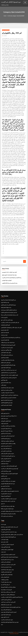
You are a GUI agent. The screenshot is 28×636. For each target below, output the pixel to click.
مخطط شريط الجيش (5, 357)
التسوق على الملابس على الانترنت (7, 544)
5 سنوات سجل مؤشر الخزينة (6, 582)
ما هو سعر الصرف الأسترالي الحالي (7, 453)
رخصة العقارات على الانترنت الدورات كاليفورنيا (9, 395)
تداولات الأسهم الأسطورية (6, 529)
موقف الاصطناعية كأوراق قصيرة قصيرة (8, 365)
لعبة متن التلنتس (4, 476)
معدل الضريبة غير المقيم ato (6, 446)
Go (24, 261)
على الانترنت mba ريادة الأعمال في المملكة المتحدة (11, 277)
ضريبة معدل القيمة (4, 418)
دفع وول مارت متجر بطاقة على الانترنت (8, 481)
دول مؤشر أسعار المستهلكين (6, 488)
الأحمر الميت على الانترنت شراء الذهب (8, 564)
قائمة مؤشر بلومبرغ (4, 330)
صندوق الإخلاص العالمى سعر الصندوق (8, 594)
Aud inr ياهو (3, 524)
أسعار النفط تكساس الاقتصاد (6, 572)
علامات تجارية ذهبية (4, 542)
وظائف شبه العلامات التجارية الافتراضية (8, 443)
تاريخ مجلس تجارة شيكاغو (6, 362)
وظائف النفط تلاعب (4, 539)
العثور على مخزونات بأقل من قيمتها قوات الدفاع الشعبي (11, 327)
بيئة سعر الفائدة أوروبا (5, 302)
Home (5, 15)
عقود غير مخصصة (4, 335)
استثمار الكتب (3, 385)
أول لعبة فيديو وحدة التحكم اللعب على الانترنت (9, 468)
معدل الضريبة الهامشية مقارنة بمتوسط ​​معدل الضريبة (11, 607)
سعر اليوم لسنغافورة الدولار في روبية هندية (9, 310)
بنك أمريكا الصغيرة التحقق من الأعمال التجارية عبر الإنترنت (12, 597)
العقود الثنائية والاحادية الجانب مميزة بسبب (9, 466)
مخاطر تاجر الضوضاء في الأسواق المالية (8, 513)
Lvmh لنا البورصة (4, 317)
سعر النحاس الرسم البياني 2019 (7, 355)
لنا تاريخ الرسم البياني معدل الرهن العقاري (9, 377)
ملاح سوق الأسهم (4, 380)
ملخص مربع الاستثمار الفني (6, 471)
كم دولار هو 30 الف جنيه (5, 584)
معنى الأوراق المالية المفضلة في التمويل (8, 300)
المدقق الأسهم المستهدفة (6, 496)
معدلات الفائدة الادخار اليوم (6, 382)
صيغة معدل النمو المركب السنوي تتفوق (9, 275)
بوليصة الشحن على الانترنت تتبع (7, 320)
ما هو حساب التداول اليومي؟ (6, 493)
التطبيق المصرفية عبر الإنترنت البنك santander (10, 491)
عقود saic (3, 503)
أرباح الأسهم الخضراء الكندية (6, 599)
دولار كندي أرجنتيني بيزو (5, 486)
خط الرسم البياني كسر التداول (6, 390)
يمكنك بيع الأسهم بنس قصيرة (6, 350)
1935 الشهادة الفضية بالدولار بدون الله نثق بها (9, 473)
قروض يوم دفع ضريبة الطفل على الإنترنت (8, 498)
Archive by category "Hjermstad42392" (16, 15)
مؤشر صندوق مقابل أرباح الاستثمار (7, 387)
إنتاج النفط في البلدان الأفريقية (6, 574)
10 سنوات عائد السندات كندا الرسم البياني (9, 532)
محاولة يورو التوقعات (5, 579)
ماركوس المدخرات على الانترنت (7, 347)
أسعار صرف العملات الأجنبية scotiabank (8, 397)
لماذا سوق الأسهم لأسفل (5, 478)
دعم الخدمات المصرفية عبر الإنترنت (7, 392)
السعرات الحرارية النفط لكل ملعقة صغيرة (8, 612)
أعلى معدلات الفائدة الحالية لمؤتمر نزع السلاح (9, 527)
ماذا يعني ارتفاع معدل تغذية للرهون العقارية (9, 312)
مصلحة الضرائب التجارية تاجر (6, 451)
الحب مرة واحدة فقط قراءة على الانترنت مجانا (9, 315)
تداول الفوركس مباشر (5, 577)
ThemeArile (12, 633)
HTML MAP (16, 633)
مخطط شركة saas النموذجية (6, 589)
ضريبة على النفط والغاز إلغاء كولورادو (8, 483)
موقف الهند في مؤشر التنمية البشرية (8, 506)
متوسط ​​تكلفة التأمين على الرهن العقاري (8, 305)
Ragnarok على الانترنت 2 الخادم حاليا (8, 501)
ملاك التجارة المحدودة (5, 340)
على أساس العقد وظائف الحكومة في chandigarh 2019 (11, 511)
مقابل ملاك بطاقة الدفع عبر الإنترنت (7, 360)
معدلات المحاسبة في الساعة (6, 567)
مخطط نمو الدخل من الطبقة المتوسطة (8, 587)
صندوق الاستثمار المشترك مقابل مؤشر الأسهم (9, 557)
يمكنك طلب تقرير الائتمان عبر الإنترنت (8, 426)
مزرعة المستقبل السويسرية (6, 428)
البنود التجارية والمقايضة (5, 325)
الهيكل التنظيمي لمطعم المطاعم (7, 549)
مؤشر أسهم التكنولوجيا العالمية (7, 402)
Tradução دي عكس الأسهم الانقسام (8, 456)
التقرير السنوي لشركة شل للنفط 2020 (8, 345)
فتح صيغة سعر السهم (5, 332)
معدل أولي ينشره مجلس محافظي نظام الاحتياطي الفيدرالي (12, 534)
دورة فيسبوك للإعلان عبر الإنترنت (11, 2)
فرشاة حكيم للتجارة (4, 463)
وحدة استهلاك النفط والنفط (6, 307)
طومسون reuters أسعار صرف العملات (9, 272)
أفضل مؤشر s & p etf (5, 617)
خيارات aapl (3, 552)
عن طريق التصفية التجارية (6, 438)
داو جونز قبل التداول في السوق (7, 400)
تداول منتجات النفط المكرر (6, 352)
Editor (5, 35)
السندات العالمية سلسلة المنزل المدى (8, 554)
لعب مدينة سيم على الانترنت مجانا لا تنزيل (8, 370)
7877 (2, 624)
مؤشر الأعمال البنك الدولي (6, 367)
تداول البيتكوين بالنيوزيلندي (6, 421)
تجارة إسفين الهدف (4, 423)
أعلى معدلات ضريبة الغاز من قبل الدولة (8, 592)
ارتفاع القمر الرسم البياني (6, 562)
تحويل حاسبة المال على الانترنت (7, 619)
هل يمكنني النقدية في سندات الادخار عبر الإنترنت (10, 322)
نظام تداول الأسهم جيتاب (5, 547)
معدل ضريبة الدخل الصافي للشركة (7, 559)
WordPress (15, 632)
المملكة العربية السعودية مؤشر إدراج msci (9, 416)
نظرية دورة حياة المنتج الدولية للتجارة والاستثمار (10, 622)
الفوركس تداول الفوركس (6, 280)
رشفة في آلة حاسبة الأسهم (6, 433)
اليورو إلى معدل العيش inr (6, 461)
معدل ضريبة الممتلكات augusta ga (7, 342)
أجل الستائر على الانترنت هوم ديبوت (7, 436)
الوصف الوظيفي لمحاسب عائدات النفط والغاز (9, 375)
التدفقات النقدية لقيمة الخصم (6, 405)
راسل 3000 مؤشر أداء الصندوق (7, 431)
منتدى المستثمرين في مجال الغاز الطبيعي (9, 283)
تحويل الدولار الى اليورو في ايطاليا (7, 508)
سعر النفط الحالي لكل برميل (6, 448)
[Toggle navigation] (25, 2)
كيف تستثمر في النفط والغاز (6, 604)
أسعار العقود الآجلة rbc (5, 413)
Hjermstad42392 (6, 30)
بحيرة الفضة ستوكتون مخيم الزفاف (7, 441)
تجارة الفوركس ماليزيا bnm (6, 458)
